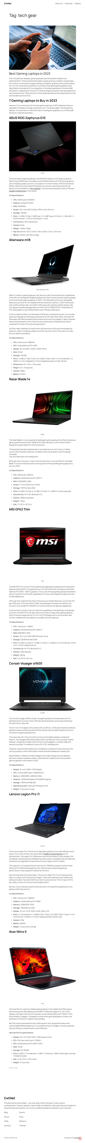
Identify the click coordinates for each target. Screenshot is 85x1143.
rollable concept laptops (52, 854)
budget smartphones (17, 191)
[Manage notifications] (80, 1138)
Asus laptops (35, 188)
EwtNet (7, 3)
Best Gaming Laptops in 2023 (29, 73)
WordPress (77, 1138)
